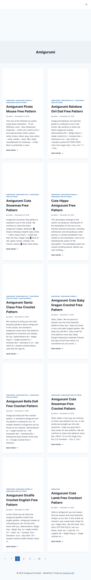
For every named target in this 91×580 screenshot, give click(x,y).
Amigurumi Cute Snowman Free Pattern (18, 205)
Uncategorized (25, 298)
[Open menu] (86, 4)
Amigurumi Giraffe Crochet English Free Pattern (22, 500)
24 (39, 559)
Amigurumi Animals (24, 100)
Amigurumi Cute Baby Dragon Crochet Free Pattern (68, 305)
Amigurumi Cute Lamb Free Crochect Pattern (66, 497)
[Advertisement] (45, 24)
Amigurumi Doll (67, 100)
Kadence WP (68, 573)
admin (10, 116)
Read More (12, 150)
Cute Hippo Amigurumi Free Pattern (63, 205)
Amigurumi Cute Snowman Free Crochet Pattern (63, 403)
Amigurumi (10, 100)
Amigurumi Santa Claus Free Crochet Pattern (20, 307)
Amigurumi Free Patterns (16, 102)
